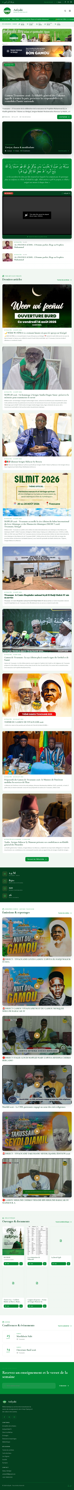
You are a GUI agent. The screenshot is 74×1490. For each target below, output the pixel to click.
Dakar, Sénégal (6, 1471)
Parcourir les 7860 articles (35, 859)
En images (5, 1436)
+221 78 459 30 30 (7, 1477)
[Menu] (70, 10)
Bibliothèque (6, 1442)
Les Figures (5, 1456)
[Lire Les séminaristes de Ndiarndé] (37, 1240)
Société (4, 1460)
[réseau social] (65, 2)
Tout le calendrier (63, 1326)
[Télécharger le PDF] (21, 1263)
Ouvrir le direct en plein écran (38, 237)
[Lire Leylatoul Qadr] (61, 1240)
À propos (5, 1463)
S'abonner (62, 1386)
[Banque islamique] (37, 51)
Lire (8, 1264)
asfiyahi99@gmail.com (8, 1474)
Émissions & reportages (9, 1439)
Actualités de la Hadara (9, 1426)
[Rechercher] (65, 11)
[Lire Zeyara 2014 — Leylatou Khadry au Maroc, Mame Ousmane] (13, 1283)
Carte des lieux (6, 1453)
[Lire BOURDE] (13, 1240)
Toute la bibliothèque (62, 1222)
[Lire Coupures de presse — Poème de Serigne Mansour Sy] (37, 1283)
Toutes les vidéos (63, 913)
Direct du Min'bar (7, 1432)
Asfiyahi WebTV (7, 1429)
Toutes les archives (63, 280)
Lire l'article (63, 117)
